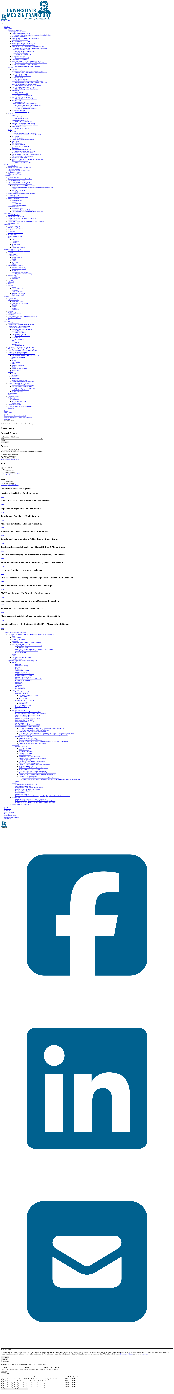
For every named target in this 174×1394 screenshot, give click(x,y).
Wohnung (14, 308)
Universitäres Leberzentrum (19, 157)
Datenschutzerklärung (10, 815)
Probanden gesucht (20, 693)
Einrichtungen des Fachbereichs (17, 32)
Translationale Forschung (15, 236)
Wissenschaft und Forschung (16, 216)
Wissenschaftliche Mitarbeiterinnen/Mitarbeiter (28, 679)
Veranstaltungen (12, 393)
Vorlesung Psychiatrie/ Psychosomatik (26, 784)
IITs (13, 246)
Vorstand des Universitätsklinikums (18, 327)
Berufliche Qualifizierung (15, 265)
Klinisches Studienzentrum (23, 677)
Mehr (2, 497)
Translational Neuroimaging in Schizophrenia (32, 761)
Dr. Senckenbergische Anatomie (21, 41)
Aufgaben (14, 242)
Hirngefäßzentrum (17, 143)
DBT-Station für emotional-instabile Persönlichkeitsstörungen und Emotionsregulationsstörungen (46, 733)
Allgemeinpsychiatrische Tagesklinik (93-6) (27, 718)
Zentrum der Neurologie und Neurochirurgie (24, 103)
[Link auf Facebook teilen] (87, 1001)
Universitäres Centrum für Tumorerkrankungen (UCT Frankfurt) (26, 221)
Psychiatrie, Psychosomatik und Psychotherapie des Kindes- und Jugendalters (30, 634)
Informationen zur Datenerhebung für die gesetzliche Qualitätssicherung (32, 187)
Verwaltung (18, 685)
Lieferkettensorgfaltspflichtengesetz (18, 352)
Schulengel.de (16, 403)
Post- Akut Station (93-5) (22, 717)
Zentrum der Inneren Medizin (20, 94)
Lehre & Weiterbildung (18, 639)
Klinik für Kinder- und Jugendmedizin (23, 97)
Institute (10, 113)
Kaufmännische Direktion (19, 334)
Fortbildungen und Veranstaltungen (25, 700)
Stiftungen (11, 408)
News (9, 283)
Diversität (14, 305)
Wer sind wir (15, 375)
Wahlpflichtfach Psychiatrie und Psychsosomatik (29, 787)
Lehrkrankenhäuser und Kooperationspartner (21, 406)
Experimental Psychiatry (26, 751)
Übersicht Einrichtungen (15, 30)
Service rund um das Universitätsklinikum (20, 179)
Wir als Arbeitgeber (13, 300)
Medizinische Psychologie (19, 36)
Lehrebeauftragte (20, 688)
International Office (13, 206)
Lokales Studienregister (18, 247)
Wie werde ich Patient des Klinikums (22, 210)
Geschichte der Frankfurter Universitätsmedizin (21, 354)
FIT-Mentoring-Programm (15, 228)
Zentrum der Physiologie (19, 56)
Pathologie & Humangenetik (20, 120)
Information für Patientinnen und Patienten (20, 184)
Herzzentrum (15, 90)
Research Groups (20, 746)
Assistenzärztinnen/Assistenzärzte (24, 674)
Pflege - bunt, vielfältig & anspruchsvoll (19, 167)
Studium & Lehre (13, 256)
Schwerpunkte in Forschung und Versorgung (21, 349)
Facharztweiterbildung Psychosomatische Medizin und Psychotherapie (35, 801)
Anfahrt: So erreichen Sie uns (16, 180)
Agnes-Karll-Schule (17, 291)
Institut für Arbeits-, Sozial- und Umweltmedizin (25, 38)
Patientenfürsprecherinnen (19, 205)
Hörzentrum (15, 148)
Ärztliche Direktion (17, 331)
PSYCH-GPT (23, 698)
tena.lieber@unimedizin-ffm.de (9, 485)
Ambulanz (15, 708)
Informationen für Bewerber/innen (21, 804)
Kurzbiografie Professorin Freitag (21, 657)
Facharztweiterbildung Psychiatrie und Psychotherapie (30, 799)
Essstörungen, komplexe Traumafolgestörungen (32, 731)
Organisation (15, 241)
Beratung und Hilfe (13, 198)
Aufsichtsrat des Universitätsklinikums (19, 326)
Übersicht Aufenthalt (14, 177)
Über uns (10, 252)
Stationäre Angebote (17, 710)
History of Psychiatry (25, 759)
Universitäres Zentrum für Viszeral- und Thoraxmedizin (27, 159)
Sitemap (6, 814)
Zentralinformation (13, 195)
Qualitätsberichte (9, 812)
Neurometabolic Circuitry (26, 766)
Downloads (15, 192)
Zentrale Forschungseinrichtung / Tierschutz (24, 64)
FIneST (14, 259)
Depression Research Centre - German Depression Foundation (37, 774)
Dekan (13, 341)
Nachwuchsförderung (18, 365)
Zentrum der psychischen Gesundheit (22, 107)
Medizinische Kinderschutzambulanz (22, 153)
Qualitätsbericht (12, 220)
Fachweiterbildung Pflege (19, 269)
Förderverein (11, 398)
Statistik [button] (3, 1371)
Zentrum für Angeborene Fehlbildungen (23, 139)
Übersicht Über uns (13, 323)
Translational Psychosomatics (27, 776)
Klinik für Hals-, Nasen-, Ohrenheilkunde (23, 87)
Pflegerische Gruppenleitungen (24, 680)
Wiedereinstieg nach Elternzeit (20, 390)
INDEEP (10, 229)
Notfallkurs (15, 278)
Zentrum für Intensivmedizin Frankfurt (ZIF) (24, 133)
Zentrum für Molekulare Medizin (21, 50)
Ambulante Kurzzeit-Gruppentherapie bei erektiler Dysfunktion (40, 778)
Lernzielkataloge (20, 792)
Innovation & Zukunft (14, 172)
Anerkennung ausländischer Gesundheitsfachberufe (22, 316)
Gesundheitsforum (13, 396)
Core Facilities (16, 362)
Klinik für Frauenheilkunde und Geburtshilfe (24, 84)
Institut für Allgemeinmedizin (20, 40)
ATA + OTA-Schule (17, 288)
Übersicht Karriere (13, 298)
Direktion (18, 664)
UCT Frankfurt (16, 136)
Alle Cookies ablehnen (7, 1389)
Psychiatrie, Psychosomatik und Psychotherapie (18, 417)
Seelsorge (14, 202)
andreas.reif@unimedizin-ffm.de (10, 459)
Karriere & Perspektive (14, 169)
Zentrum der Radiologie (18, 110)
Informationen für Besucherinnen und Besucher (21, 193)
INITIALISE (11, 231)
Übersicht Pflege (12, 166)
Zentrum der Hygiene (18, 117)
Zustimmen (6, 1361)
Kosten (14, 188)
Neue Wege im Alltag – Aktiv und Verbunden (35, 730)
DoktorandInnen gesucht (22, 692)
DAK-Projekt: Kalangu (22, 707)
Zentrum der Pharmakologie (20, 53)
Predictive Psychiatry (25, 748)
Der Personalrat (12, 377)
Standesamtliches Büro (18, 190)
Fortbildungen (16, 244)
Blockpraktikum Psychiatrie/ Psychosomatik (27, 789)
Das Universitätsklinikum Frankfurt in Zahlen (21, 347)
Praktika (10, 280)
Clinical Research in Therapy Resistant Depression (33, 768)
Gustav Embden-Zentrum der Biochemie (23, 43)
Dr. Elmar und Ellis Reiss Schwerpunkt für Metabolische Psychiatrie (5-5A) (40, 728)
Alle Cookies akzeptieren (21, 1389)
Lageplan (7, 810)
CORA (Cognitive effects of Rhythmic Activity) (32, 771)
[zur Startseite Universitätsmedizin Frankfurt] (26, 19)
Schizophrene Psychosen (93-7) (24, 720)
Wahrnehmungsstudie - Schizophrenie (30, 695)
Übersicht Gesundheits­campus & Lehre (19, 251)
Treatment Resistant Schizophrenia (29, 763)
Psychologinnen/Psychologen (23, 675)
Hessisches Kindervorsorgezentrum (22, 149)
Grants (17, 781)
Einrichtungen (8, 412)
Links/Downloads (17, 659)
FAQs (9, 319)
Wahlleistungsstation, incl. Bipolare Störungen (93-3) (30, 713)
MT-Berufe (15, 290)
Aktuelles (14, 690)
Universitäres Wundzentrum (20, 161)
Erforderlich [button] (4, 1359)
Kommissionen (16, 344)
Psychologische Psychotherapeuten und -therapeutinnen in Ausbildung (35, 802)
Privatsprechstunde (20, 652)
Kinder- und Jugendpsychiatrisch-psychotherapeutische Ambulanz (34, 649)
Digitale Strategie (16, 370)
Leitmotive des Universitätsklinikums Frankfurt (21, 324)
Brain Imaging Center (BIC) (20, 59)
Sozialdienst (18, 682)
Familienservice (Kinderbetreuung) (22, 386)
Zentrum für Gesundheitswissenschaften (23, 45)
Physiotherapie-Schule (18, 295)
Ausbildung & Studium (14, 313)
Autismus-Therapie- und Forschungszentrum (28, 646)
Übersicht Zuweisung (14, 215)
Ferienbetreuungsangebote (19, 401)
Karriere (14, 367)
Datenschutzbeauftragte (14, 404)
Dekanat (14, 264)
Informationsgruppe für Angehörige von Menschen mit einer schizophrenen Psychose (43, 741)
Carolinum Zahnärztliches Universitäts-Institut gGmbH (27, 61)
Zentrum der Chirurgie (18, 77)
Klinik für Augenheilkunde (19, 74)
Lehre (13, 783)
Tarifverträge (15, 309)
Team (13, 636)
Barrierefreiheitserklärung (11, 817)
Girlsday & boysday (17, 391)
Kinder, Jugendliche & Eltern (20, 644)
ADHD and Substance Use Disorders (29, 769)
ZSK (9, 238)
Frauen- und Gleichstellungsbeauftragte (19, 383)
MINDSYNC (23, 697)
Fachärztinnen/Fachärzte (22, 672)
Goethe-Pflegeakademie (18, 293)
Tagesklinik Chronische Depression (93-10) (27, 725)
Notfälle (14, 654)
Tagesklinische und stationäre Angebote (26, 651)
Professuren (18, 669)
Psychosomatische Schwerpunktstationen (27, 726)
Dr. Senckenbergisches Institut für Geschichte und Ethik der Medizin (31, 35)
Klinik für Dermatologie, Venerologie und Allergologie (27, 81)
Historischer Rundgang (18, 357)
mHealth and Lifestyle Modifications (29, 756)
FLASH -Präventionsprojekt (23, 705)
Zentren (10, 130)
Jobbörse (10, 311)
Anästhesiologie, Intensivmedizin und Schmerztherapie (27, 71)
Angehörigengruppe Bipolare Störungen (30, 740)
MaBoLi (10, 372)
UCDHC (10, 359)
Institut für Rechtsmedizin (19, 126)
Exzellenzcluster (12, 234)
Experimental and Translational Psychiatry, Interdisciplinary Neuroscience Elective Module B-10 (42, 796)
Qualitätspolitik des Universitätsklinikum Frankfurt (22, 350)
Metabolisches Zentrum (18, 144)
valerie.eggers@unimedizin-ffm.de (10, 474)
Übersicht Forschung (14, 226)
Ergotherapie (19, 683)
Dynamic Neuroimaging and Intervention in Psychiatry (34, 764)
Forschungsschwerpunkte (15, 233)
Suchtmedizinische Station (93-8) (24, 721)
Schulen (10, 285)
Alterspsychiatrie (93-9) (22, 723)
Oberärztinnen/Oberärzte (22, 670)
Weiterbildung (12, 275)
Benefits (14, 306)
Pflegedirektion (16, 337)
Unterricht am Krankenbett (23, 786)
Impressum (7, 818)
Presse (6, 807)
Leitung (17, 667)
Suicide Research (24, 750)
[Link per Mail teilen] (87, 1347)
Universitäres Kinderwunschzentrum (22, 156)
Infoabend (11, 282)
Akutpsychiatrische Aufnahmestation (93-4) (27, 715)
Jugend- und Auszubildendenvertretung (23, 381)
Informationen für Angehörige (23, 736)
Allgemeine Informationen (19, 380)
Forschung (7, 419)
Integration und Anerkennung (20, 272)
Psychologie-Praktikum (22, 794)
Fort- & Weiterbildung (14, 318)
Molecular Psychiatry (25, 755)
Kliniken (10, 67)
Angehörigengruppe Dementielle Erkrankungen (32, 743)
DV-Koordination (20, 687)
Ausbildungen (12, 254)
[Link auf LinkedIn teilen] (87, 1174)
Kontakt (14, 655)
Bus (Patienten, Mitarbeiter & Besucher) (19, 182)
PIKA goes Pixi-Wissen (14, 174)
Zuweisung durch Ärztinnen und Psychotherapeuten (26, 642)
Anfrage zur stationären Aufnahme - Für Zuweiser (22, 218)
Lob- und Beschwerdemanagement (18, 197)
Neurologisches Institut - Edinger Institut (23, 123)
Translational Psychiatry (26, 753)
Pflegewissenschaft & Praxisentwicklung (19, 171)
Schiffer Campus (16, 100)
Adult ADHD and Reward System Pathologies (32, 758)
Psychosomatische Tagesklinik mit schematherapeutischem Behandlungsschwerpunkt (43, 735)
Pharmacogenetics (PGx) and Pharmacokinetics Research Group (37, 773)
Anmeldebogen (23, 647)
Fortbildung (15, 270)
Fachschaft (15, 262)
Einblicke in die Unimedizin (20, 303)
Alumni (14, 260)
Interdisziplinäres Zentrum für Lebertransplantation (26, 154)
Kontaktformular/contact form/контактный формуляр (27, 211)
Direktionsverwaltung (21, 665)
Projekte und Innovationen (19, 368)
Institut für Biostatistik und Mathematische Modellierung (28, 46)
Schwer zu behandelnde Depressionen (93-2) (28, 712)
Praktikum (11, 314)
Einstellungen (5, 1357)
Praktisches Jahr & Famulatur (23, 791)
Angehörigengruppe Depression (28, 738)
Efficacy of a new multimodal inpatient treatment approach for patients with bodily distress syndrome (51, 779)
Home (6, 411)
